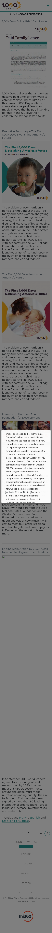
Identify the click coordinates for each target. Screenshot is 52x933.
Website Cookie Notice (18, 492)
